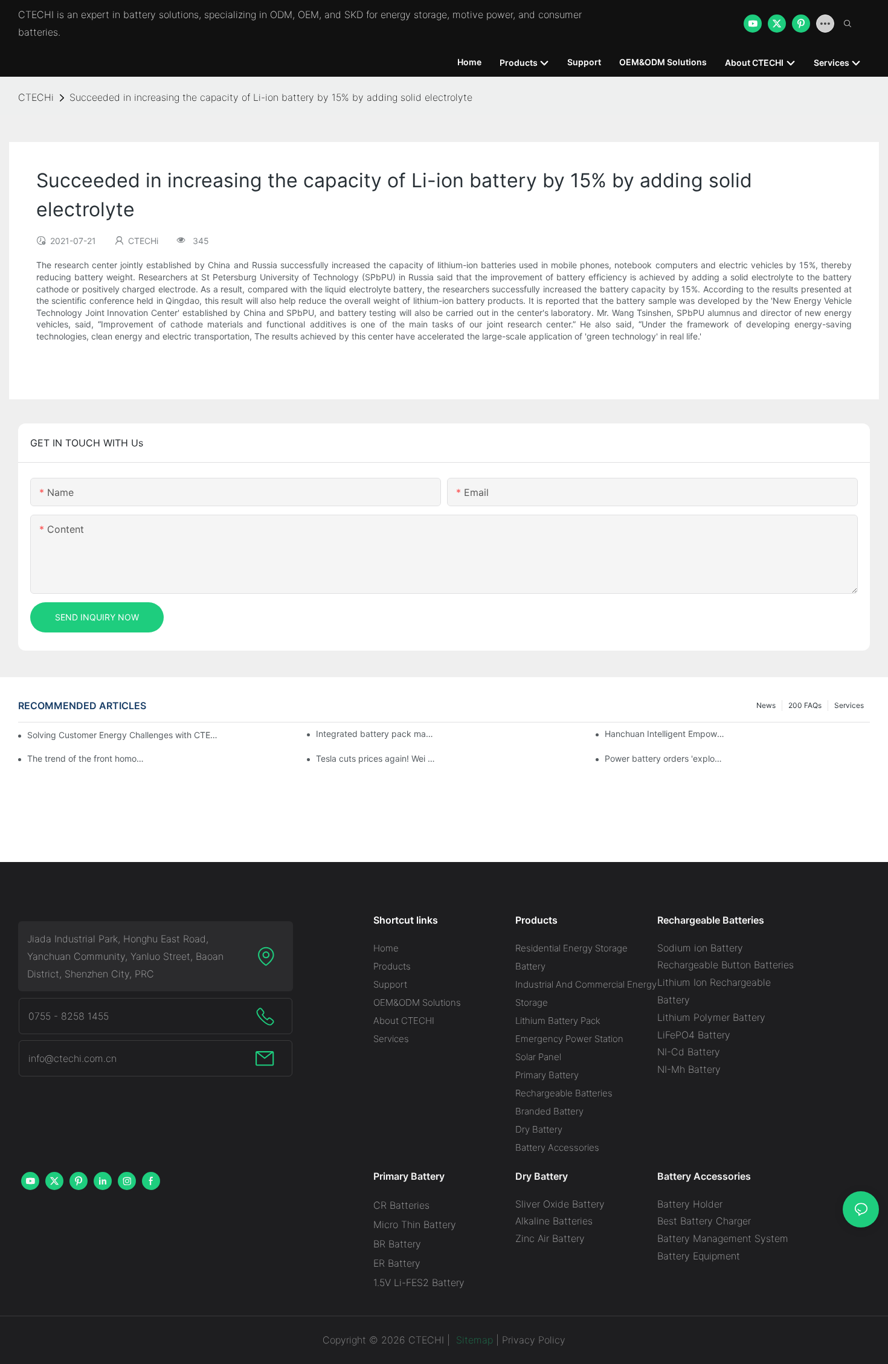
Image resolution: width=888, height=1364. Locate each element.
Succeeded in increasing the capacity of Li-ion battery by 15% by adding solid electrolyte (270, 97)
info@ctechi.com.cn (72, 1058)
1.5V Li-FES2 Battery (419, 1282)
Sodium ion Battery (700, 948)
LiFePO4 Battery (693, 1035)
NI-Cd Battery (688, 1052)
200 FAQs (805, 705)
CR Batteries (401, 1205)
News (766, 705)
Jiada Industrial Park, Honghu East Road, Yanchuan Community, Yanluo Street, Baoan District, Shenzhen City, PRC (125, 956)
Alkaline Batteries (554, 1221)
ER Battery (396, 1263)
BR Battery (397, 1244)
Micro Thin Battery (414, 1224)
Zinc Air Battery (550, 1238)
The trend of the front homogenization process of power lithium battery (87, 758)
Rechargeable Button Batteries (725, 965)
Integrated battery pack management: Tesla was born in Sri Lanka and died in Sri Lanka (376, 734)
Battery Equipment (698, 1256)
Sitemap (473, 1340)
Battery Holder (689, 1204)
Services (849, 705)
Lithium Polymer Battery (711, 1017)
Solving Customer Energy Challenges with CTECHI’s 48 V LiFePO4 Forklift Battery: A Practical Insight (124, 735)
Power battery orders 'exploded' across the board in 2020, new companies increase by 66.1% (665, 758)
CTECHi (36, 97)
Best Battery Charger (704, 1221)
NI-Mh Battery (689, 1069)
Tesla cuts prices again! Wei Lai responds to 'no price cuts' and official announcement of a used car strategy (376, 758)
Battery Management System (722, 1238)
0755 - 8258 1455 (68, 1016)
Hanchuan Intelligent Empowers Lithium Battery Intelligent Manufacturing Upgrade (665, 734)
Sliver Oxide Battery (560, 1204)
